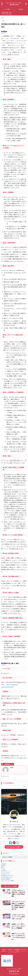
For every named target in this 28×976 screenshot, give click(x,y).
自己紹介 (4, 949)
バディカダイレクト (6, 877)
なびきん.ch (14, 4)
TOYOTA (3, 864)
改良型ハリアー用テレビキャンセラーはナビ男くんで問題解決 (18, 926)
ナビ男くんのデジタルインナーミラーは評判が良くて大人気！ (18, 916)
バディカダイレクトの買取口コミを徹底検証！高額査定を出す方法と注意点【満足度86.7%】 (18, 905)
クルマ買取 (7, 9)
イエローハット (5, 874)
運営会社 (21, 9)
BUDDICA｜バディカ (7, 875)
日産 (2, 867)
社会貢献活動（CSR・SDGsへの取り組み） (7, 13)
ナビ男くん (4, 870)
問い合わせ (11, 951)
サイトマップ (16, 952)
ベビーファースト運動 (7, 880)
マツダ (3, 868)
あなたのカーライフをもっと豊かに (14, 968)
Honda (3, 865)
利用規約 (17, 951)
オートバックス (5, 872)
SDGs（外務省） (6, 879)
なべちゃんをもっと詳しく (14, 847)
